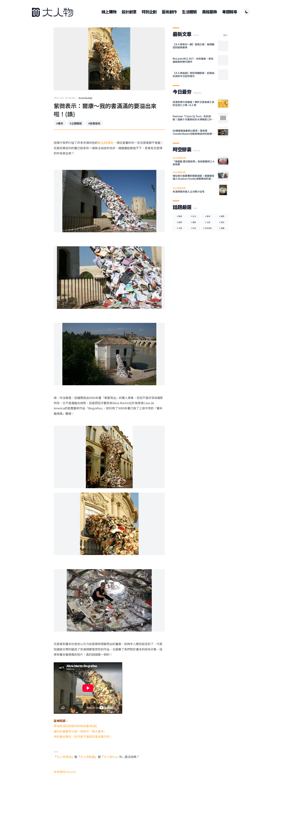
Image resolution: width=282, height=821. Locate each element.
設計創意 (129, 11)
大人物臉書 (87, 757)
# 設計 (221, 222)
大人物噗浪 (64, 757)
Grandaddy (85, 98)
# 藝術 (207, 216)
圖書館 (109, 142)
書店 (101, 142)
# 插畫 (221, 228)
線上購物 (109, 11)
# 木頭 (179, 228)
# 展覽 (221, 216)
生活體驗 (189, 11)
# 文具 (207, 222)
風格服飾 (209, 11)
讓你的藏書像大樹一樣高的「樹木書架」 (80, 731)
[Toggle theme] (246, 11)
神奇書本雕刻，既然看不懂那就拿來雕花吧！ (83, 736)
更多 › (225, 35)
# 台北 (193, 216)
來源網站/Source (65, 772)
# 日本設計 (207, 228)
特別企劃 (149, 11)
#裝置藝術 (94, 123)
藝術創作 (169, 11)
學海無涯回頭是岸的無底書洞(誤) (75, 726)
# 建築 (179, 222)
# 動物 (179, 216)
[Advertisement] (109, 796)
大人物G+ (110, 757)
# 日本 (193, 228)
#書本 (59, 123)
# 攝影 (193, 222)
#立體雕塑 (76, 123)
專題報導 (229, 11)
